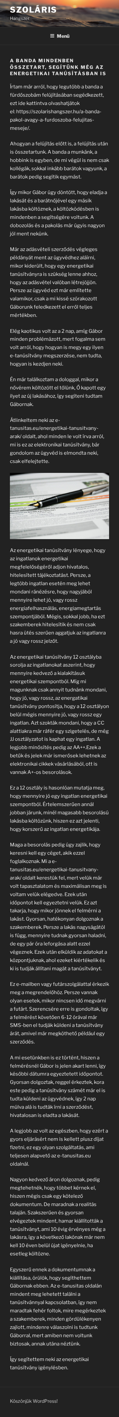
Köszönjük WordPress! (34, 1401)
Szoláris (33, 10)
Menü (63, 36)
